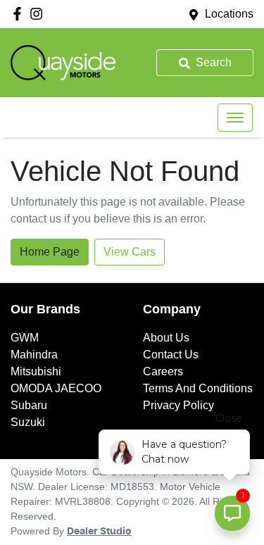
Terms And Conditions (198, 388)
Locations (229, 14)
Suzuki (28, 422)
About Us (166, 338)
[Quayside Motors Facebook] (20, 13)
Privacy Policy (178, 405)
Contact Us (171, 355)
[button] (235, 118)
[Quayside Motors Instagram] (39, 13)
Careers (163, 371)
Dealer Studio (99, 532)
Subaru (29, 405)
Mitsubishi (36, 371)
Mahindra (34, 355)
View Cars (129, 252)
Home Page (50, 252)
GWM (25, 338)
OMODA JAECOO (56, 388)
